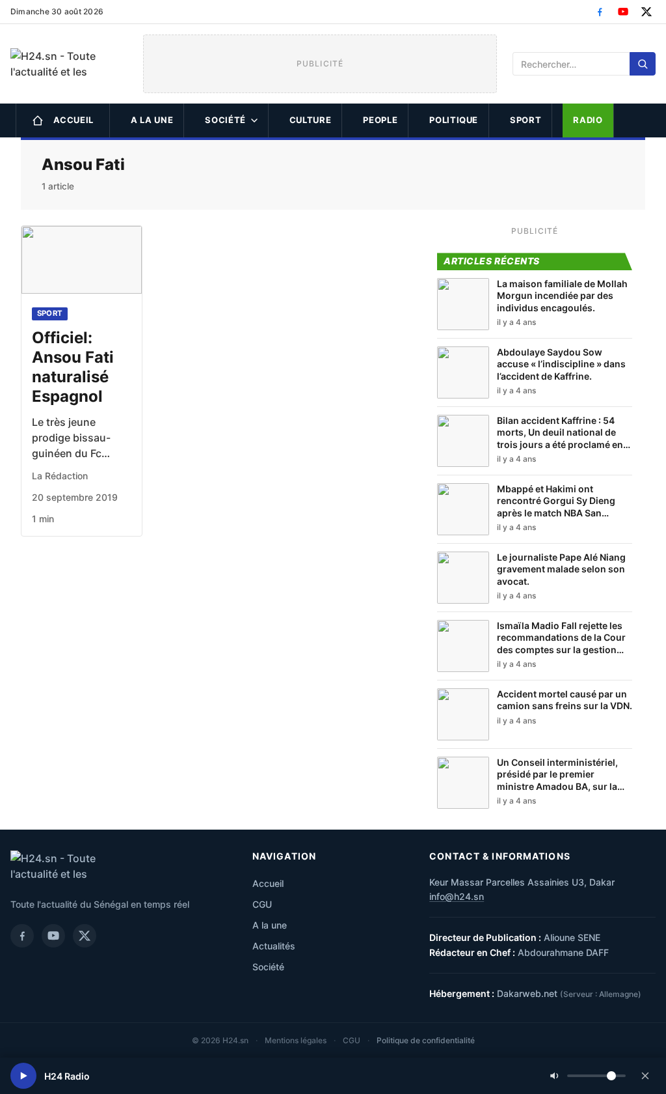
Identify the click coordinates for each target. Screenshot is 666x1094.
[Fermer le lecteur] (645, 1075)
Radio (587, 120)
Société (225, 120)
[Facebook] (600, 12)
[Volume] (588, 1076)
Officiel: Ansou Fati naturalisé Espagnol (73, 367)
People (380, 120)
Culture (310, 120)
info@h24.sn (456, 896)
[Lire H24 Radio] (23, 1076)
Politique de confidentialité (426, 1040)
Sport (525, 120)
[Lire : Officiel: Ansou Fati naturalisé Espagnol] (81, 260)
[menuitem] (63, 120)
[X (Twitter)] (646, 12)
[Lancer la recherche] (643, 64)
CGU (262, 904)
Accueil (73, 120)
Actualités (273, 945)
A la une (152, 120)
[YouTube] (623, 12)
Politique (453, 120)
